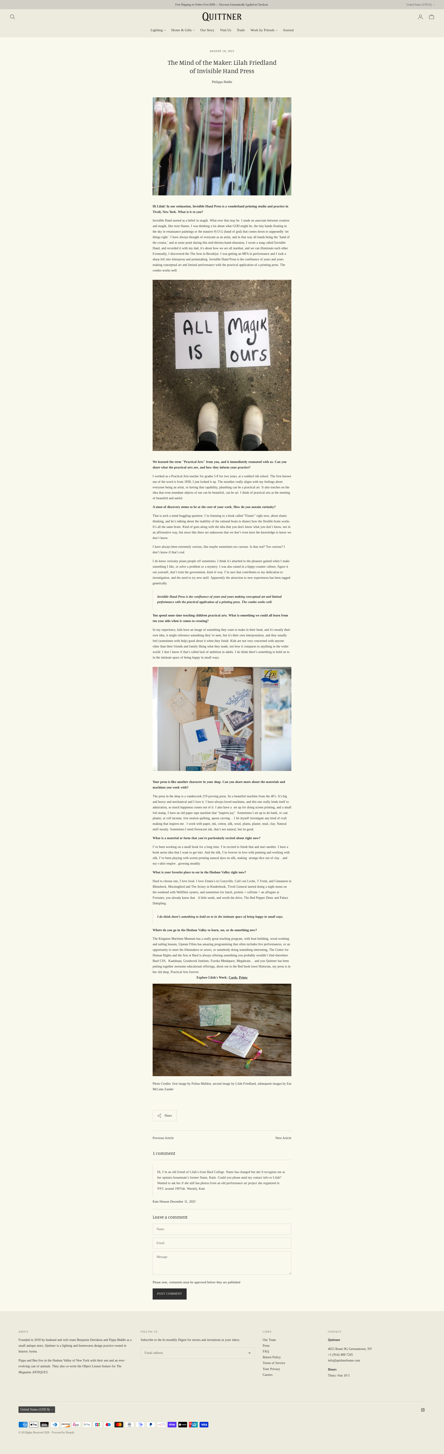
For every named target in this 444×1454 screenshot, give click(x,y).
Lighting (157, 30)
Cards (233, 977)
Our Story (207, 30)
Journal (288, 30)
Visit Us (225, 30)
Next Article (283, 1138)
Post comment (169, 1293)
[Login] (420, 17)
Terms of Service (274, 1363)
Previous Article (163, 1138)
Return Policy (272, 1357)
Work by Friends (262, 30)
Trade (241, 30)
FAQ (266, 1351)
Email (160, 1237)
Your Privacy (271, 1369)
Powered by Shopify (63, 1432)
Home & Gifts (181, 30)
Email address (152, 1347)
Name (160, 1223)
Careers (267, 1375)
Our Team (269, 1340)
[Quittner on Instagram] (423, 1410)
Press (266, 1345)
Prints (243, 977)
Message (162, 1251)
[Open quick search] (12, 17)
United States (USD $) (419, 4)
